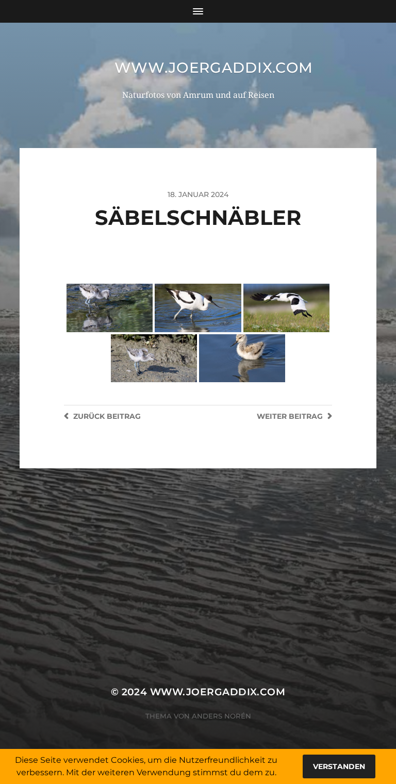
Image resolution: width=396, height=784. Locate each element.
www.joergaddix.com (214, 67)
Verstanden (339, 766)
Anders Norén (221, 716)
